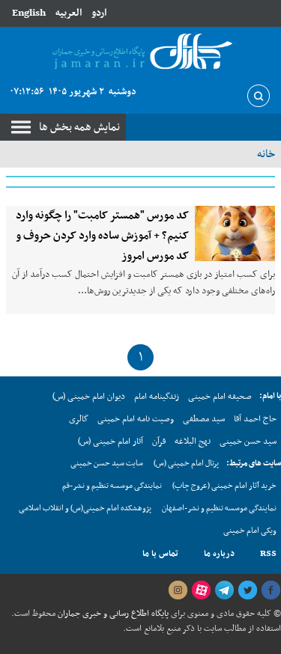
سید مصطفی (204, 419)
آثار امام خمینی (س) (110, 441)
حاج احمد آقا (255, 419)
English (29, 13)
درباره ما (219, 553)
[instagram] (177, 590)
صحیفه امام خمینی (220, 396)
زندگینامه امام (156, 396)
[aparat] (200, 590)
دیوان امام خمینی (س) (88, 396)
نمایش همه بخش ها (79, 127)
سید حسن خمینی (248, 441)
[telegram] (224, 590)
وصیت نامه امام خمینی (135, 419)
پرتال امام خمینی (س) (186, 463)
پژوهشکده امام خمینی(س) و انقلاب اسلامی (85, 508)
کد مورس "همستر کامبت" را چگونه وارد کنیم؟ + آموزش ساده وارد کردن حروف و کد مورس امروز (102, 236)
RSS (268, 553)
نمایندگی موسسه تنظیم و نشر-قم (112, 486)
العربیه (68, 13)
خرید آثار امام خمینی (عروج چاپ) (224, 486)
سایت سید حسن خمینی (106, 463)
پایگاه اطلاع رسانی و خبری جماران (112, 613)
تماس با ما (160, 553)
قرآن (159, 441)
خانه (266, 154)
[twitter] (247, 590)
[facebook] (270, 590)
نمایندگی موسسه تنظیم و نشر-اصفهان (219, 508)
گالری (78, 419)
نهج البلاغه (193, 441)
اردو (98, 13)
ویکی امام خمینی (250, 531)
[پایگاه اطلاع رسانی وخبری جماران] (140, 52)
